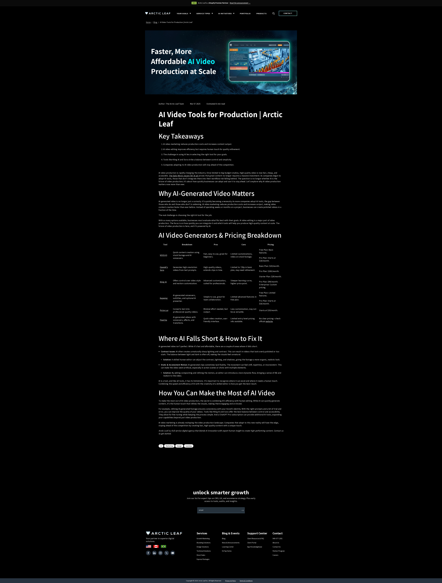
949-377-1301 (277, 538)
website (269, 321)
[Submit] (242, 510)
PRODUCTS (261, 13)
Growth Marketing (203, 538)
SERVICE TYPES (203, 13)
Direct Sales (201, 555)
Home (148, 22)
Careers (275, 555)
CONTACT (288, 13)
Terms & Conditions (246, 581)
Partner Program (279, 551)
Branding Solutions (203, 543)
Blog (155, 22)
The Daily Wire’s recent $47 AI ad (183, 175)
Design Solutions (203, 547)
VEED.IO (163, 255)
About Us (276, 543)
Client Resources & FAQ (255, 538)
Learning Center (228, 547)
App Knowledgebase (254, 547)
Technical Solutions (204, 551)
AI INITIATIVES (225, 13)
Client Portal (251, 543)
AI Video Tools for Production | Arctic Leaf (176, 22)
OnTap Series (226, 551)
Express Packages (203, 559)
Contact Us (277, 547)
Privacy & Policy (230, 581)
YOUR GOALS (182, 13)
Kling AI (163, 282)
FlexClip (163, 320)
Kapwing (164, 298)
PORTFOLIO (245, 13)
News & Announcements (230, 543)
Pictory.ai (164, 310)
